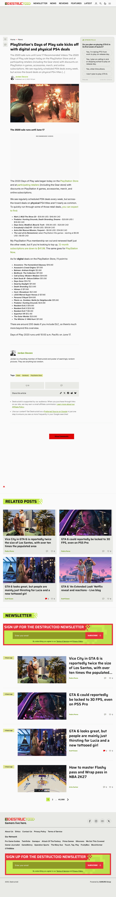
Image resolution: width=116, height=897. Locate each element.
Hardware (25, 375)
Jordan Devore (21, 77)
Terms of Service (62, 641)
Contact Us (27, 831)
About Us (9, 831)
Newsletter (40, 3)
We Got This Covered (95, 841)
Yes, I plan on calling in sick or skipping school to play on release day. (98, 61)
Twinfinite (26, 841)
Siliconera (80, 841)
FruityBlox (85, 845)
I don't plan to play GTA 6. (97, 74)
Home (12, 39)
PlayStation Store (69, 181)
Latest (88, 3)
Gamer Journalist (12, 845)
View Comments (61, 436)
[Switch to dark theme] (105, 3)
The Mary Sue (57, 845)
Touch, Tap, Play (72, 845)
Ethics (18, 831)
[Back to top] (4, 486)
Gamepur (36, 841)
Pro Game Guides (12, 841)
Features (76, 3)
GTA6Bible (9, 848)
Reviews (63, 3)
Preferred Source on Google (55, 411)
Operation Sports (41, 845)
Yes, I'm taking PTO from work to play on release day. (98, 53)
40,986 (61, 799)
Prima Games (68, 841)
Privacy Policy (77, 641)
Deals (18, 375)
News (53, 3)
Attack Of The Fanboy (51, 841)
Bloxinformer (96, 845)
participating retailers (28, 184)
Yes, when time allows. (95, 69)
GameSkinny (27, 845)
